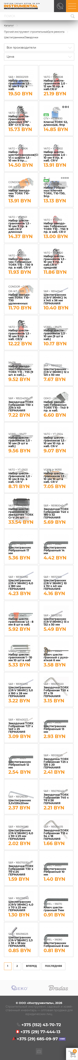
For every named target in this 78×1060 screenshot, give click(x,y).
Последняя (53, 966)
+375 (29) (40, 1032)
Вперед (31, 966)
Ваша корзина (75, 1051)
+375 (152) (41, 1025)
